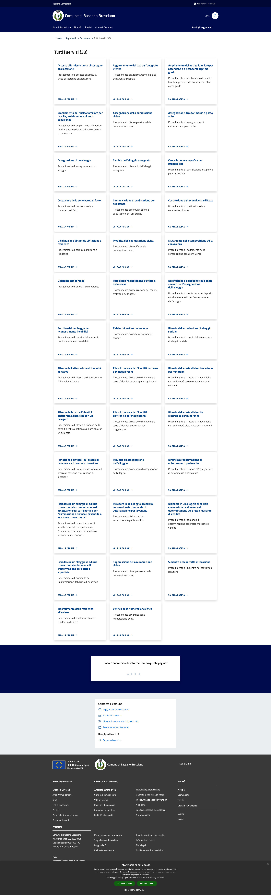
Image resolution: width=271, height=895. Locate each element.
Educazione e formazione (148, 789)
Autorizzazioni (143, 815)
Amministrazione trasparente (150, 835)
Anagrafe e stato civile (105, 789)
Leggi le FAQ (100, 845)
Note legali (141, 845)
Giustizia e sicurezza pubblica (150, 794)
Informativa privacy (145, 840)
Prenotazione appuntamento (108, 835)
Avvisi (181, 800)
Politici (56, 810)
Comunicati (183, 794)
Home (59, 38)
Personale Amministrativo (65, 815)
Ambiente (140, 804)
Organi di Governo (61, 789)
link (162, 877)
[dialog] (135, 878)
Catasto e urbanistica (104, 810)
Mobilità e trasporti (103, 815)
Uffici (55, 800)
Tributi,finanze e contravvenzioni (152, 799)
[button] (135, 890)
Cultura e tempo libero (105, 794)
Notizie (181, 789)
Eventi (181, 819)
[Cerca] (215, 15)
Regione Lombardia (62, 3)
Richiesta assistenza (104, 850)
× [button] (268, 864)
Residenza (85, 38)
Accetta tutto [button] (124, 883)
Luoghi (181, 813)
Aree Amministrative (63, 794)
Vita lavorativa (101, 800)
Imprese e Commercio (104, 805)
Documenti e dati (61, 820)
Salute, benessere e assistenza (150, 810)
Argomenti (71, 38)
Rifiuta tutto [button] (147, 883)
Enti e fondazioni (61, 805)
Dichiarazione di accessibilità (149, 850)
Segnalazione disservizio (106, 840)
